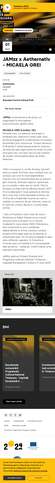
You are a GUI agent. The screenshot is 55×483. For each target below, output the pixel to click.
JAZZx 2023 (26, 124)
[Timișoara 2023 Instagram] (11, 415)
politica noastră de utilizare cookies (30, 471)
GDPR (6, 425)
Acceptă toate (14, 478)
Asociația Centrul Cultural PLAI (18, 100)
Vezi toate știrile (14, 402)
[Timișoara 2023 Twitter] (20, 415)
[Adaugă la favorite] (50, 49)
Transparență (18, 421)
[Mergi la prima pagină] (13, 446)
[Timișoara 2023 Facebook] (15, 415)
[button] (7, 7)
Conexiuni (8, 30)
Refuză (38, 478)
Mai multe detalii (13, 109)
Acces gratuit (9, 73)
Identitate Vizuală (19, 425)
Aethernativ (9, 84)
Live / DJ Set (25, 73)
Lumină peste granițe (23, 30)
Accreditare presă (35, 421)
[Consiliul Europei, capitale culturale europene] (33, 449)
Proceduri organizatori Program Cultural (20, 430)
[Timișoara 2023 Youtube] (6, 415)
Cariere (7, 421)
